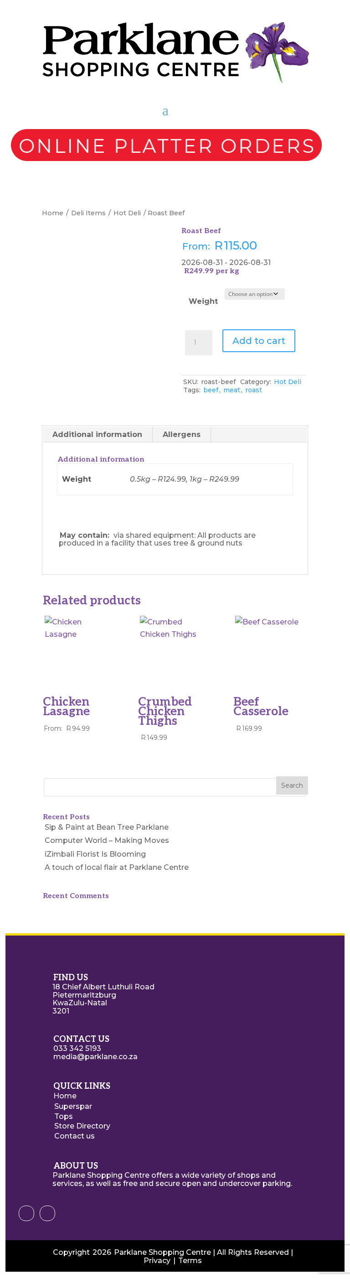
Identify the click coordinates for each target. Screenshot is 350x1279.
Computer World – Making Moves (107, 840)
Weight (203, 301)
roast (253, 390)
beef (210, 390)
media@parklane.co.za (95, 1056)
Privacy (157, 1260)
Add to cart (258, 340)
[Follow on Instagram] (47, 1213)
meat (231, 390)
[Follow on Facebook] (26, 1213)
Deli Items (88, 213)
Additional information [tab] (97, 434)
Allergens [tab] (182, 434)
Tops (63, 1116)
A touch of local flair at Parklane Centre (117, 867)
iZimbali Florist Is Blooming (95, 854)
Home (52, 213)
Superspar (73, 1106)
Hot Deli (127, 213)
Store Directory (82, 1126)
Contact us (74, 1136)
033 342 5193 (77, 1048)
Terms (190, 1260)
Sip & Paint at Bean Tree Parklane (107, 827)
